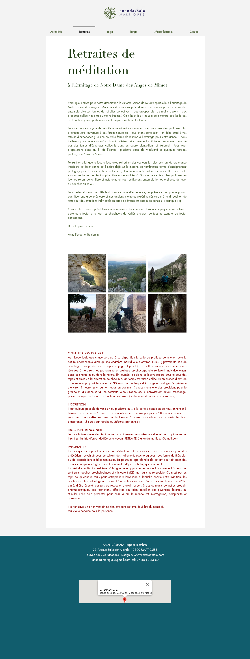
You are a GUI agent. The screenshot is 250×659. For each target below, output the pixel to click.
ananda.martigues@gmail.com (159, 438)
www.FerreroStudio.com (149, 555)
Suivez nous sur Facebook (103, 555)
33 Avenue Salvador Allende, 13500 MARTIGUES (125, 550)
